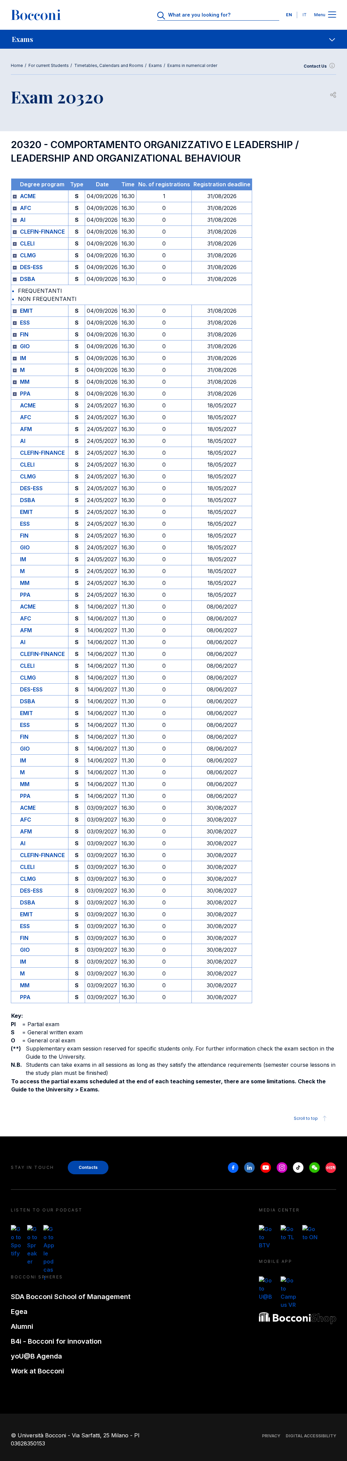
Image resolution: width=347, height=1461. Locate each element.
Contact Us (315, 66)
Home (17, 65)
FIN (24, 334)
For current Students (48, 65)
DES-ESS (31, 267)
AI (22, 219)
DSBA (27, 279)
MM (24, 381)
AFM (26, 429)
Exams (155, 65)
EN (289, 14)
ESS (25, 322)
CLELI (27, 243)
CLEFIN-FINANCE (42, 231)
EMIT (26, 310)
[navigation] (173, 39)
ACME (28, 196)
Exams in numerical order (192, 65)
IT (305, 14)
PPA (25, 393)
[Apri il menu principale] (332, 15)
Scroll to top (306, 1118)
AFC (25, 208)
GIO (25, 346)
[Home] (36, 15)
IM (23, 358)
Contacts (88, 1167)
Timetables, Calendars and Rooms (108, 65)
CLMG (28, 255)
